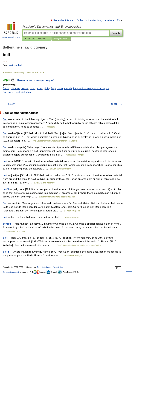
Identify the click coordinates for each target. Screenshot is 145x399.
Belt (5, 119)
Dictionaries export (11, 272)
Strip (53, 88)
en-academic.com (11, 37)
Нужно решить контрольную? (35, 80)
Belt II (6, 251)
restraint (20, 92)
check (29, 92)
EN (118, 20)
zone (39, 88)
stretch (68, 88)
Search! (116, 33)
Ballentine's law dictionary (37, 38)
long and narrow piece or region (91, 88)
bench (114, 103)
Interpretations (61, 38)
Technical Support (44, 267)
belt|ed (7, 223)
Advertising (58, 267)
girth (46, 88)
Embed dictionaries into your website (95, 20)
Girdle (6, 88)
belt (5, 161)
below (11, 103)
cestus (24, 88)
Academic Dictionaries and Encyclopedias (51, 26)
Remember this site (63, 20)
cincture (15, 88)
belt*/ (6, 189)
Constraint (8, 92)
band (32, 88)
